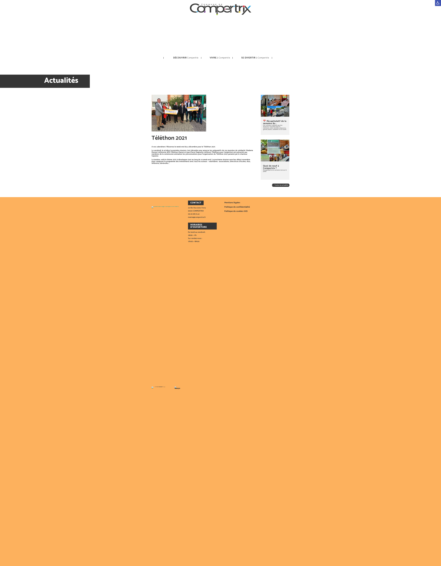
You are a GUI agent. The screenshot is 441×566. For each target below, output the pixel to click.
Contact (280, 58)
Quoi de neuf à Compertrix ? (271, 167)
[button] (438, 3)
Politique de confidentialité (237, 207)
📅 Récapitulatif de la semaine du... (274, 122)
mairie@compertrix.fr (197, 217)
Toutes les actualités (281, 185)
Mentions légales (232, 202)
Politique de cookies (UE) (236, 211)
